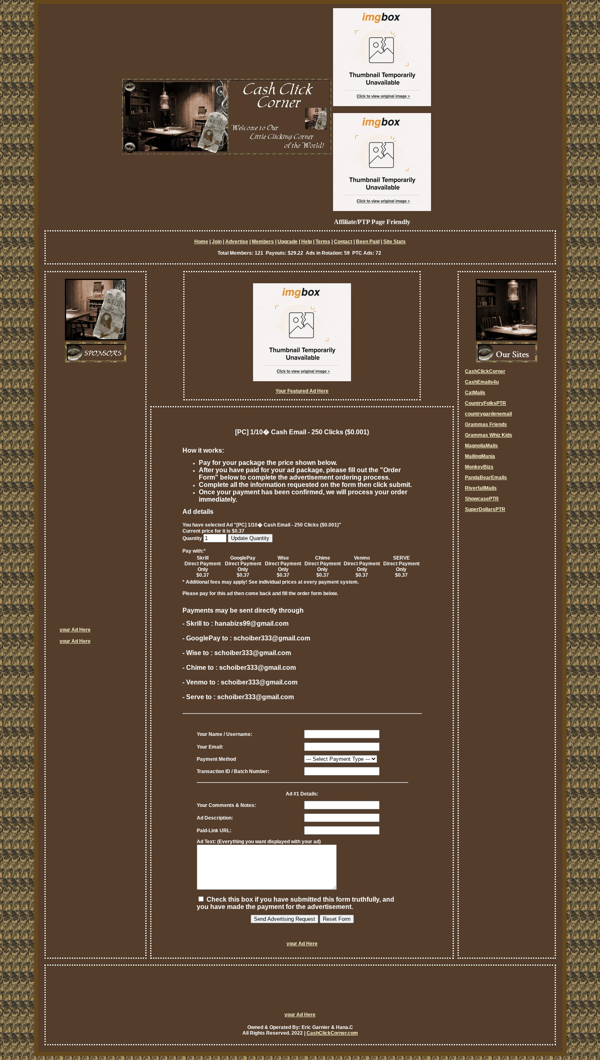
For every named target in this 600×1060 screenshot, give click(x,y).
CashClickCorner (485, 371)
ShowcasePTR (482, 499)
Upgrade (288, 241)
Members (263, 241)
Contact (343, 241)
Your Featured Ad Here (302, 391)
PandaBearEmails (486, 477)
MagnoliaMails (481, 446)
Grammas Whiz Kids (488, 435)
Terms (323, 241)
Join (217, 241)
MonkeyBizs (479, 467)
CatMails (475, 393)
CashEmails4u (482, 382)
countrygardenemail (488, 414)
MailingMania (480, 456)
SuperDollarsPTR (485, 509)
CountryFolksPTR (485, 403)
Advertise (236, 241)
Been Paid (368, 241)
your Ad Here (75, 630)
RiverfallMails (481, 488)
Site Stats (394, 241)
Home (201, 241)
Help (306, 241)
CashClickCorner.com (332, 1033)
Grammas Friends (486, 424)
